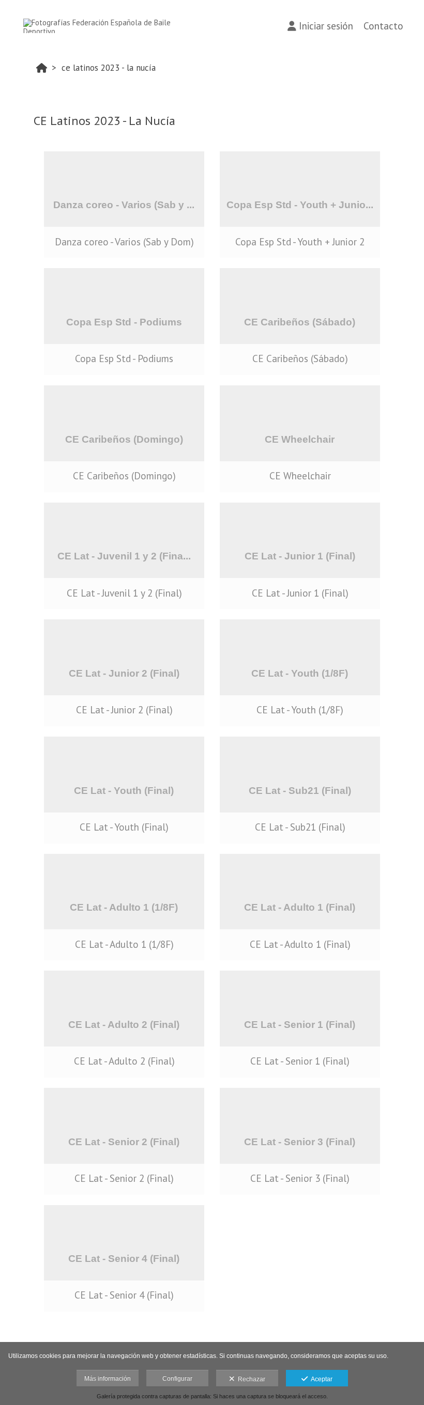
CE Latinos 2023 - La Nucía (109, 67)
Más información (107, 1378)
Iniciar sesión (326, 26)
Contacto (383, 26)
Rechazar (250, 1379)
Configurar (177, 1378)
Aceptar (320, 1379)
